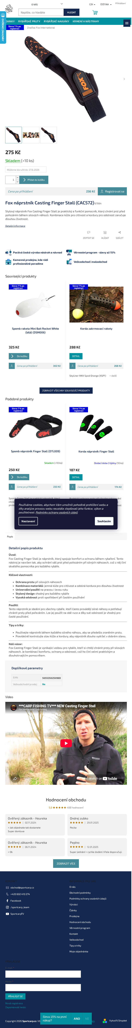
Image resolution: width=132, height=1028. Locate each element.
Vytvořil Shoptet (118, 1020)
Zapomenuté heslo (15, 1007)
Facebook (15, 900)
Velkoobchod (76, 939)
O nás (34, 4)
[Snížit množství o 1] (17, 182)
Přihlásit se (15, 996)
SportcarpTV (17, 913)
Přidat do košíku (36, 179)
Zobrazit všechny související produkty (66, 390)
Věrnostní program (79, 927)
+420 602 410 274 (20, 894)
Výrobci (73, 904)
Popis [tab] (10, 536)
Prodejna (74, 916)
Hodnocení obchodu (66, 799)
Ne (43, 684)
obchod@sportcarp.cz (22, 887)
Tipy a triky (75, 945)
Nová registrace (14, 1003)
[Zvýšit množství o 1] (17, 178)
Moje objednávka (78, 951)
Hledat (71, 12)
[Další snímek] (124, 79)
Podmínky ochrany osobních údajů (57, 512)
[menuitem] (9, 21)
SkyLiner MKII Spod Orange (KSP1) (87, 375)
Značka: (41, 27)
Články (73, 910)
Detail (76, 356)
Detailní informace (15, 225)
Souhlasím (104, 521)
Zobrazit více (66, 863)
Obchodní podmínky (80, 892)
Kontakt (73, 933)
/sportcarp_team (19, 907)
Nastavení (28, 521)
